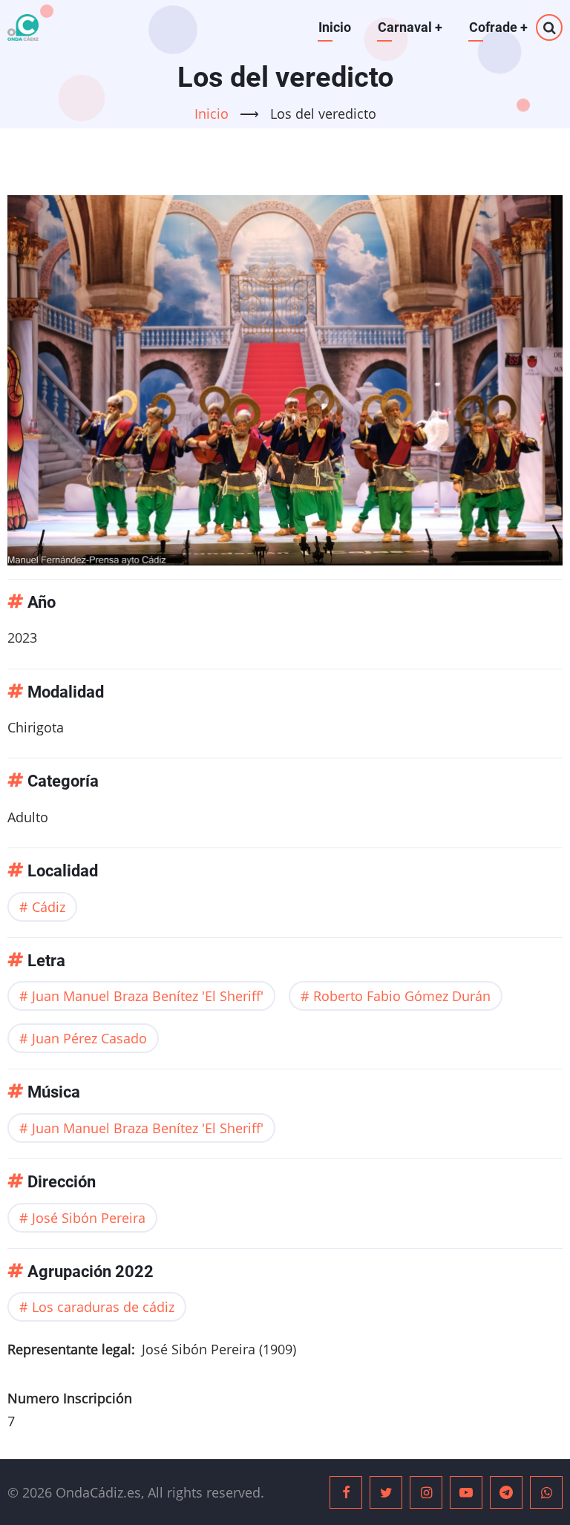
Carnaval (410, 27)
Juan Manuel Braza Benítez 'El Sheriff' (147, 996)
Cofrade (498, 27)
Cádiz (48, 907)
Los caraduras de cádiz (103, 1307)
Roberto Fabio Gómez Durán (402, 996)
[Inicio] (23, 27)
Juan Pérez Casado (89, 1038)
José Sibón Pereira (88, 1218)
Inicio (334, 27)
